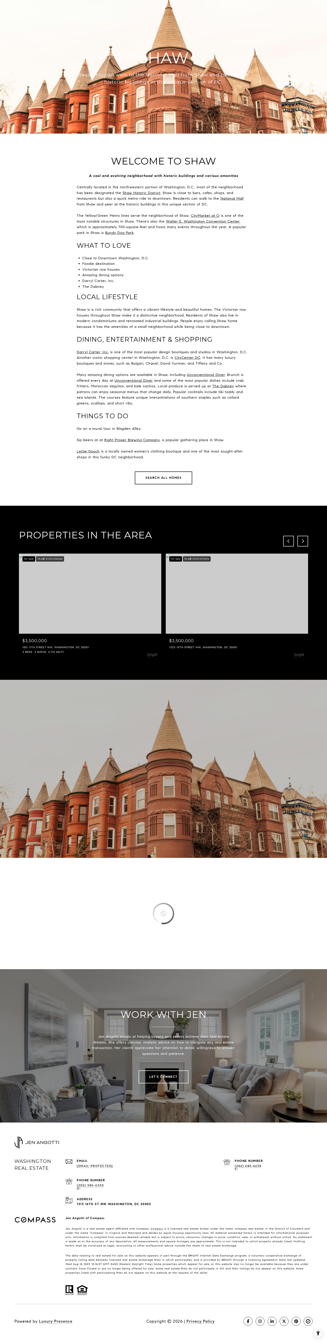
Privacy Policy (200, 1321)
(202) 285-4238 (248, 1166)
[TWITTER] (284, 1321)
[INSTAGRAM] (260, 1321)
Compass (157, 1228)
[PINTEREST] (296, 1321)
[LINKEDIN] (272, 1321)
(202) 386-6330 (90, 1185)
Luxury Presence (56, 1321)
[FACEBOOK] (248, 1321)
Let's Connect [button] (163, 1077)
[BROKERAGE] (308, 1321)
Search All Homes (163, 478)
